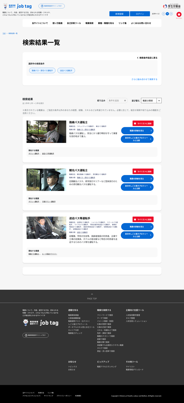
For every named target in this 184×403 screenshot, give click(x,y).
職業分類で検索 (103, 342)
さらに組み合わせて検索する (144, 79)
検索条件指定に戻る (148, 57)
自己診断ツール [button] (74, 23)
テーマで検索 (102, 318)
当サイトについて (40, 23)
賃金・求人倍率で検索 (106, 351)
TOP (4, 33)
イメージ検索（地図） (106, 321)
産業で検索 (101, 339)
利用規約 (78, 396)
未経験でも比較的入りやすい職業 (110, 345)
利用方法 (41, 393)
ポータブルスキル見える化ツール (81, 327)
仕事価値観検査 (74, 318)
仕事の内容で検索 (104, 327)
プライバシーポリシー (64, 396)
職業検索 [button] (89, 23)
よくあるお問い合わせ (141, 23)
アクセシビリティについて (32, 396)
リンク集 (123, 23)
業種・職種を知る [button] (106, 23)
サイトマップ (48, 396)
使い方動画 (57, 23)
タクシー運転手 (34, 153)
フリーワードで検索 (105, 315)
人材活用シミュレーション (136, 321)
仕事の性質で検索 (104, 324)
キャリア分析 (73, 330)
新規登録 (119, 13)
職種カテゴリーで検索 (106, 336)
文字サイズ (155, 14)
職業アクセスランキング (106, 366)
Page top (92, 298)
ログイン (140, 13)
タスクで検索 (102, 348)
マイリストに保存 (144, 123)
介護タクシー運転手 (49, 201)
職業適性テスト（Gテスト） (79, 321)
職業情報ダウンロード (134, 369)
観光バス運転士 (78, 170)
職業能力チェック (75, 333)
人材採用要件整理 (133, 315)
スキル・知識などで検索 (106, 330)
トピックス (72, 366)
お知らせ (71, 369)
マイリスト (130, 366)
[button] (117, 100)
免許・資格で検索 (104, 333)
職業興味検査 (73, 315)
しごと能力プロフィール (77, 324)
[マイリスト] (178, 14)
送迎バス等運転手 (48, 153)
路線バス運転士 (78, 122)
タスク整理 (130, 318)
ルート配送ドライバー (49, 254)
